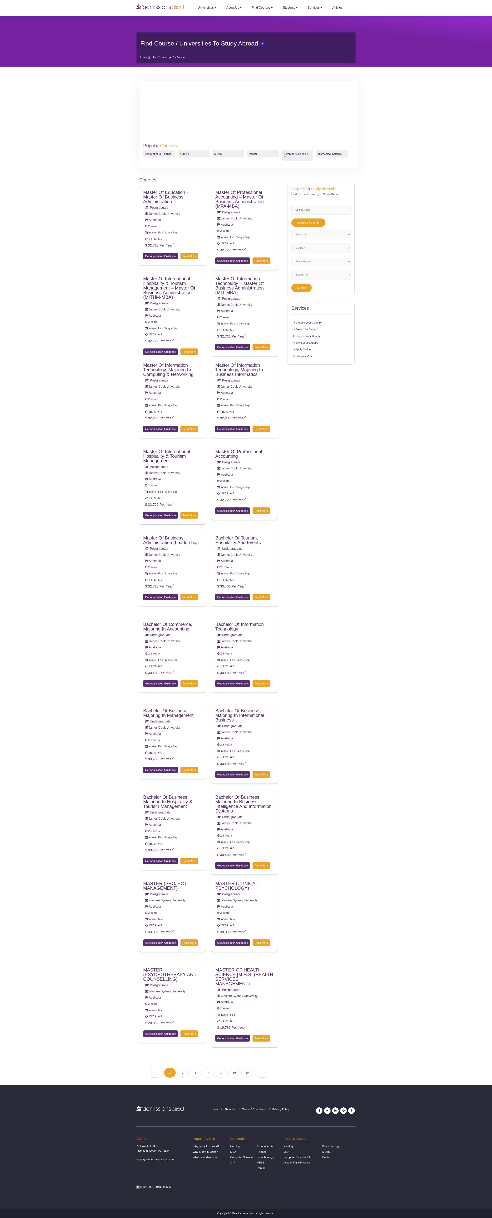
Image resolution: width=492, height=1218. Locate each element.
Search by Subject (306, 329)
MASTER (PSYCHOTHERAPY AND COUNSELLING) (170, 974)
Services (314, 7)
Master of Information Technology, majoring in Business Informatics (239, 369)
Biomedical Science (330, 153)
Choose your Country (308, 322)
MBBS (218, 153)
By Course (178, 57)
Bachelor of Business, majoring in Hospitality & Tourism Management (167, 801)
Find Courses (261, 7)
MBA (233, 1151)
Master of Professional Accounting (238, 454)
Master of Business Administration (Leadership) (171, 540)
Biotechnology (265, 1157)
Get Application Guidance (160, 256)
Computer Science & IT (297, 1157)
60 (247, 1072)
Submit (301, 287)
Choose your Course (308, 336)
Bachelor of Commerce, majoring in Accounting (167, 626)
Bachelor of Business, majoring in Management (168, 713)
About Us (232, 7)
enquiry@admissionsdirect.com (155, 1159)
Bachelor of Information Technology (239, 626)
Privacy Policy (280, 1109)
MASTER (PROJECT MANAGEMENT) (165, 886)
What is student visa (205, 1157)
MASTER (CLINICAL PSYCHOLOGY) (236, 886)
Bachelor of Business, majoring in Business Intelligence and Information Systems (243, 803)
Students (289, 7)
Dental (253, 153)
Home (143, 57)
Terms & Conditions (254, 1109)
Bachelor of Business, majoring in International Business (239, 715)
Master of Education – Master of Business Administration (166, 197)
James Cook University (164, 213)
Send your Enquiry (306, 342)
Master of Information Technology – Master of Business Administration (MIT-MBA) (239, 285)
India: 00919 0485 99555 (155, 1186)
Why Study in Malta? (205, 1151)
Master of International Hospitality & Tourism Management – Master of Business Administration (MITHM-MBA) (169, 288)
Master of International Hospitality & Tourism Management (166, 456)
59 (234, 1072)
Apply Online (303, 349)
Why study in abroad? (206, 1146)
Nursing (184, 153)
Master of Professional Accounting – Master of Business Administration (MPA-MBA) (239, 199)
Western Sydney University (167, 900)
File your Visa (303, 356)
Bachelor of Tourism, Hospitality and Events (238, 540)
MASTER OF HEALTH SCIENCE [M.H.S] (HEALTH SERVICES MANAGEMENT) (244, 976)
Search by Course (308, 222)
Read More (189, 256)
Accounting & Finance (158, 153)
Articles (337, 7)
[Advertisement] (249, 114)
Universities (206, 7)
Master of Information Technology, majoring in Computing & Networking (168, 369)
